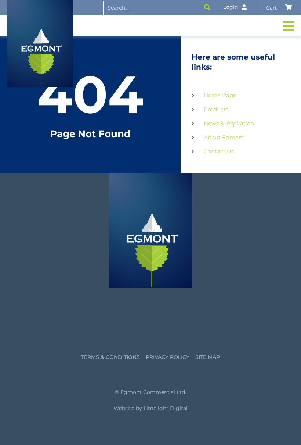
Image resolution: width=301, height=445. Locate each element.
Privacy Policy (167, 357)
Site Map (207, 357)
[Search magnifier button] (207, 7)
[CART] (279, 7)
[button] (288, 25)
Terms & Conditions (110, 357)
